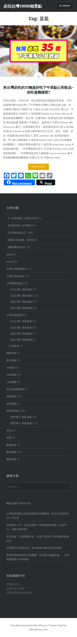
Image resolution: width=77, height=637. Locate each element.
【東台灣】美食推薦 (20, 339)
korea (9, 261)
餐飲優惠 (11, 452)
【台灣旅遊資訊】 (16, 232)
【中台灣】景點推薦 (20, 289)
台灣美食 (14, 345)
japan (9, 254)
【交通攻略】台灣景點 (19, 225)
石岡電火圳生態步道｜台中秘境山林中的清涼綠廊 (34, 547)
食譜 (8, 437)
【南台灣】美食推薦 (20, 333)
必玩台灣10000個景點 (23, 6)
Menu (66, 5)
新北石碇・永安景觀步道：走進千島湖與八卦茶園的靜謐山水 (37, 538)
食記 (8, 430)
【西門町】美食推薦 (20, 423)
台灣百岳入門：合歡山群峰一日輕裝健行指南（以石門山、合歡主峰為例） (36, 527)
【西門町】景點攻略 (20, 417)
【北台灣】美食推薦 (20, 327)
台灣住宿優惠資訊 (16, 268)
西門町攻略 (12, 410)
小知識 (10, 367)
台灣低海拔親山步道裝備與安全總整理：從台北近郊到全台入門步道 (37, 515)
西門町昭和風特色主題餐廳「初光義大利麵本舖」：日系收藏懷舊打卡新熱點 (37, 557)
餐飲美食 (11, 459)
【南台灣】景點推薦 (20, 301)
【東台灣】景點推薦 (20, 307)
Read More (38, 166)
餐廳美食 (11, 444)
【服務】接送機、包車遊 (20, 239)
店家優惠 (11, 374)
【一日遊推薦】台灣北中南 (21, 218)
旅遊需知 (11, 396)
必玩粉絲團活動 (15, 389)
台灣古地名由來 (15, 276)
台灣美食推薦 (13, 314)
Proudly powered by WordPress (28, 625)
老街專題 (11, 403)
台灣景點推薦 (13, 283)
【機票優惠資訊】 (16, 247)
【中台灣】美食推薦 (20, 321)
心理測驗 (11, 381)
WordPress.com (38, 629)
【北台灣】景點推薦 (20, 295)
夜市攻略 (11, 360)
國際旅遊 (11, 352)
